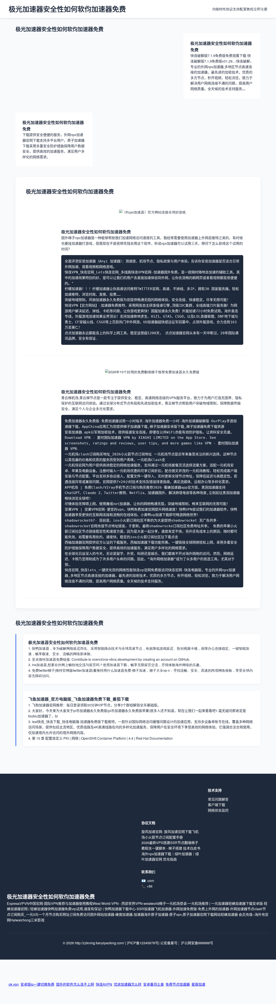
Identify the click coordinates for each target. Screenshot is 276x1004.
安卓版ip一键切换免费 (37, 981)
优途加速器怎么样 (127, 981)
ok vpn (14, 981)
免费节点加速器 (178, 981)
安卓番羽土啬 (153, 981)
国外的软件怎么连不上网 (75, 981)
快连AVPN (104, 981)
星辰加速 (198, 981)
